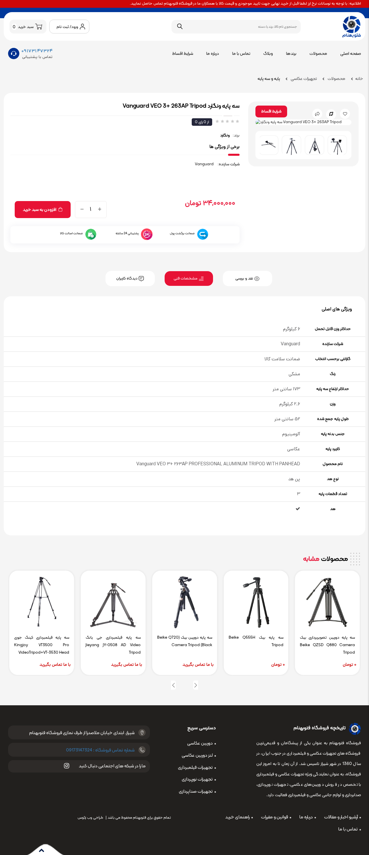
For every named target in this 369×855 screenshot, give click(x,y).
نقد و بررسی (244, 278)
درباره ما (212, 53)
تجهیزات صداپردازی (196, 791)
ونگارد (225, 135)
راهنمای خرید (237, 817)
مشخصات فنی (186, 278)
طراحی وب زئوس (90, 818)
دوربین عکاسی (200, 743)
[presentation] (195, 685)
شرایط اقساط (182, 53)
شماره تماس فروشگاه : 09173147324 (100, 750)
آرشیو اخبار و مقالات (341, 817)
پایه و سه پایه (268, 79)
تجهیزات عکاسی (303, 79)
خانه (359, 79)
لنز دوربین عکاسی (197, 755)
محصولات (318, 53)
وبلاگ (268, 53)
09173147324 (37, 51)
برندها (291, 53)
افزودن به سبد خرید (40, 210)
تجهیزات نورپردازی (197, 779)
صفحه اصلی (350, 53)
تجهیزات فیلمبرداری (195, 767)
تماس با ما (241, 53)
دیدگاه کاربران (127, 278)
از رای (202, 122)
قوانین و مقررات (274, 817)
